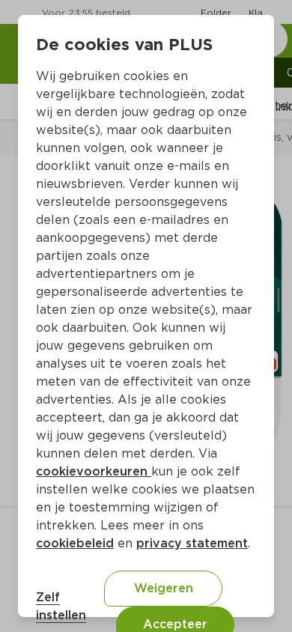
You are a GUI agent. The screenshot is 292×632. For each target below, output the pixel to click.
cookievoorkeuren (93, 471)
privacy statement (192, 543)
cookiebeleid (75, 543)
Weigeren (163, 588)
